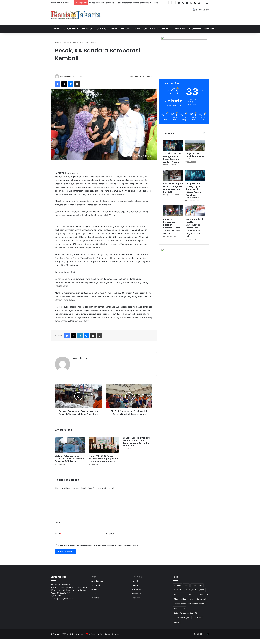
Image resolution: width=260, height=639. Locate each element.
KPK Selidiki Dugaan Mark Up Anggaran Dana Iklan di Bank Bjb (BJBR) (173, 187)
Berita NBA (178, 590)
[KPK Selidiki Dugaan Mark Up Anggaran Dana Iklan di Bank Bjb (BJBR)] (173, 175)
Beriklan (92, 634)
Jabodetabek (71, 29)
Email (58, 534)
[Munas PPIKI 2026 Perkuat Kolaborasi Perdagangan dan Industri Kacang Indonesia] (104, 445)
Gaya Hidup (141, 29)
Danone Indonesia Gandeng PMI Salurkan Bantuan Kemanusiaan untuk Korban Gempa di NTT (137, 441)
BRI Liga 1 (192, 594)
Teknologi (87, 29)
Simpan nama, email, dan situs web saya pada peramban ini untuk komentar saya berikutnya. (97, 545)
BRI (183, 594)
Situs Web (110, 534)
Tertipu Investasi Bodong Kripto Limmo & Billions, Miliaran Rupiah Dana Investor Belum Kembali (193, 190)
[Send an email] (70, 77)
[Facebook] (57, 84)
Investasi (126, 29)
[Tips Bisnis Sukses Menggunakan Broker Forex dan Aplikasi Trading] (173, 145)
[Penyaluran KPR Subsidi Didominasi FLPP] (195, 145)
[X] (64, 84)
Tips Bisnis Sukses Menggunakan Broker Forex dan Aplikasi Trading (172, 157)
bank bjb (177, 585)
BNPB (176, 594)
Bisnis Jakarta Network (109, 634)
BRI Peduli (204, 594)
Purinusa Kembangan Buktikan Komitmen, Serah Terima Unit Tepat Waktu (172, 226)
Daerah (56, 29)
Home (59, 42)
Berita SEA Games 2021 (195, 590)
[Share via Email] (77, 84)
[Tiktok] (195, 3)
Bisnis (114, 29)
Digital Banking (180, 599)
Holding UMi (201, 599)
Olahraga (102, 29)
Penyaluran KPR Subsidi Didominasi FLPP (194, 156)
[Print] (99, 335)
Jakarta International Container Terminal (189, 604)
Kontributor (64, 77)
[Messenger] (70, 84)
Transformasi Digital (181, 617)
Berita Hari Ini (197, 585)
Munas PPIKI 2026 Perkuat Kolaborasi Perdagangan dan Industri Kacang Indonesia (103, 459)
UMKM (176, 622)
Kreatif (154, 29)
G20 (191, 599)
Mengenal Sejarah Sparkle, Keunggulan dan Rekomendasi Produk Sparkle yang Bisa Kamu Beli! (194, 228)
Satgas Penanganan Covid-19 (185, 613)
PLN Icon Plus (179, 608)
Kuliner (166, 29)
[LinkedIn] (80, 335)
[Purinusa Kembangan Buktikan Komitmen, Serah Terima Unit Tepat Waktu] (173, 211)
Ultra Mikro (197, 617)
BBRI (186, 585)
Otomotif (209, 29)
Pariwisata (180, 29)
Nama (58, 522)
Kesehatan (195, 29)
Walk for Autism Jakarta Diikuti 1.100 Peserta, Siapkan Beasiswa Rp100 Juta (69, 459)
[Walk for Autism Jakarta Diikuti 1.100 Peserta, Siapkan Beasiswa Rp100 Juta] (70, 445)
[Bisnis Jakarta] (76, 15)
